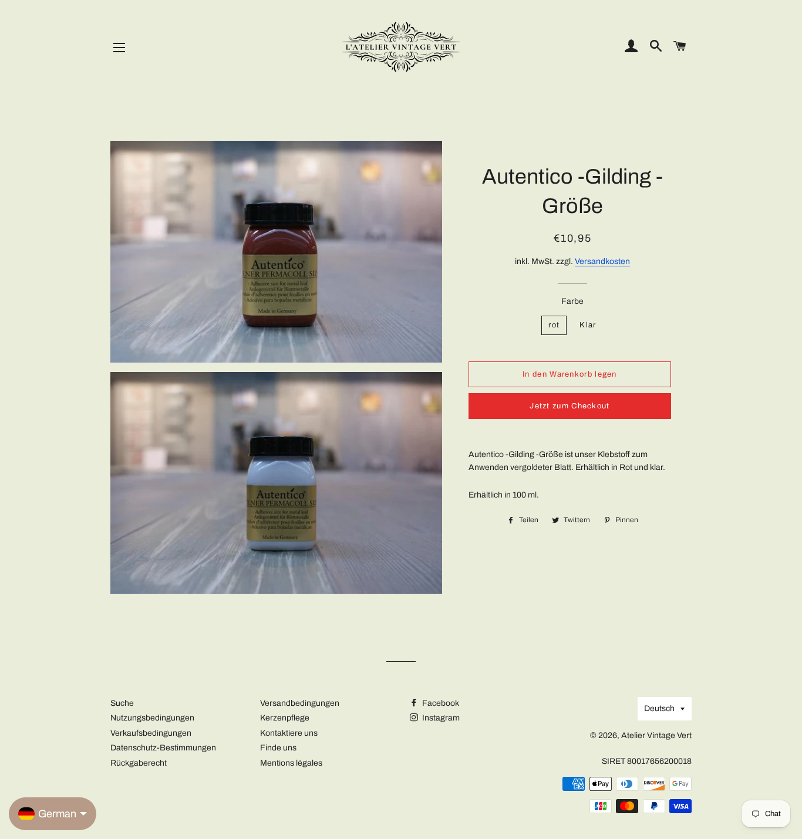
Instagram (440, 717)
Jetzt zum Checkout (569, 406)
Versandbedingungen (299, 703)
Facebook (439, 703)
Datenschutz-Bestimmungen (163, 747)
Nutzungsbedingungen (152, 717)
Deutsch (659, 708)
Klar (587, 325)
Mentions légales (291, 763)
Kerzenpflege (284, 717)
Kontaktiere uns (289, 733)
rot (554, 325)
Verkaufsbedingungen (150, 733)
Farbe (572, 301)
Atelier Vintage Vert (656, 735)
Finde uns (278, 747)
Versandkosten (602, 261)
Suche (122, 703)
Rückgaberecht (138, 763)
